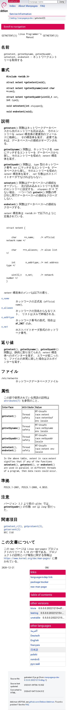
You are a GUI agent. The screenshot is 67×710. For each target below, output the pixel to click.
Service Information (20, 13)
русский (35, 664)
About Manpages (28, 5)
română (35, 659)
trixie (33, 608)
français (35, 645)
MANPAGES (14, 1)
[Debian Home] (4, 6)
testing (13, 18)
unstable (35, 617)
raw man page (39, 586)
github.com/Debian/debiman (41, 702)
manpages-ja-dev (25, 18)
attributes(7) (12, 400)
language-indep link (42, 577)
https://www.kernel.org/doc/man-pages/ (27, 558)
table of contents (41, 594)
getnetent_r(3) (13, 526)
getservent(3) (12, 529)
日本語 (34, 649)
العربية (34, 630)
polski (34, 654)
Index (13, 5)
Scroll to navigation (15, 26)
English (35, 640)
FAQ (42, 5)
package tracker (39, 582)
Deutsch (35, 635)
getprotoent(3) (33, 526)
